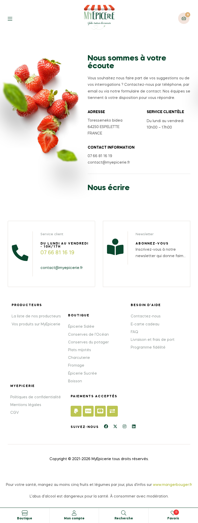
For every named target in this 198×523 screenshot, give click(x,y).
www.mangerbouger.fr (172, 485)
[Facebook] (106, 426)
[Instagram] (124, 426)
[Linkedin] (134, 426)
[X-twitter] (115, 426)
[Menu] (14, 18)
